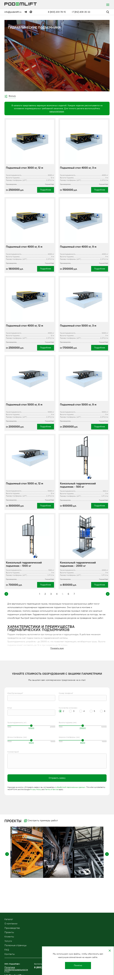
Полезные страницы (15, 945)
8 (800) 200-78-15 (57, 12)
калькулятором (56, 111)
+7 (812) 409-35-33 (81, 12)
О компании (10, 923)
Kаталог (8, 919)
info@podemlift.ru (12, 12)
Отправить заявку (57, 778)
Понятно (78, 965)
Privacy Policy (35, 789)
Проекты (9, 932)
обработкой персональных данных (70, 787)
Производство (12, 928)
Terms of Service (51, 789)
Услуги (8, 941)
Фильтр (12, 96)
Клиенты (9, 936)
